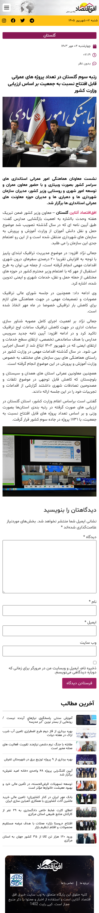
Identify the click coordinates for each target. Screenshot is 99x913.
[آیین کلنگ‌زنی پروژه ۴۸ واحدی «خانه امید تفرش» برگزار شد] (86, 773)
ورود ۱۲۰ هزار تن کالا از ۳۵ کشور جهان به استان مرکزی (37, 838)
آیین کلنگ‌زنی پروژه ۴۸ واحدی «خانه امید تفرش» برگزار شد (37, 773)
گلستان (49, 35)
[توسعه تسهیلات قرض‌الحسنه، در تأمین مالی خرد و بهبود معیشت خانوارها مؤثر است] (86, 786)
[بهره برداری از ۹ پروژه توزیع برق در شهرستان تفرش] (86, 760)
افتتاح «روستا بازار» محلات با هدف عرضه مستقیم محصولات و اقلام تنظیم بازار (37, 825)
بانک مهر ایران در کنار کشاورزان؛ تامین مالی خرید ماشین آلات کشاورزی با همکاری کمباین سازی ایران (37, 799)
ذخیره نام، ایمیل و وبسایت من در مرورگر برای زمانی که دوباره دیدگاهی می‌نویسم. (52, 670)
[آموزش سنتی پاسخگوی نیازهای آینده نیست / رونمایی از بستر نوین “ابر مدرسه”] (86, 721)
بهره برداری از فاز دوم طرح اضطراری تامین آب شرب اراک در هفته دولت (37, 733)
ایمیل (90, 622)
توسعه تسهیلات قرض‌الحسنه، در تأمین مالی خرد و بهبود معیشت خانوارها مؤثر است (37, 786)
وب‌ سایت (88, 643)
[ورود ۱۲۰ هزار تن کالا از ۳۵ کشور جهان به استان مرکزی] (86, 839)
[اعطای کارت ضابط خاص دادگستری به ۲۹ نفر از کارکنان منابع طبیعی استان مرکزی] (86, 813)
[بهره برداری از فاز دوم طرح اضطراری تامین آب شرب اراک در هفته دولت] (86, 734)
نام (92, 602)
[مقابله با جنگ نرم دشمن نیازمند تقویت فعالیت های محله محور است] (86, 747)
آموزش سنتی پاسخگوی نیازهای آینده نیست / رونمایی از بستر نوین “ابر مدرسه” (37, 720)
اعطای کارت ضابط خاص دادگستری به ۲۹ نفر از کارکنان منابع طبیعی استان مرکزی (37, 812)
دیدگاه (89, 537)
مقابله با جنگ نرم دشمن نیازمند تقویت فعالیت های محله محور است (37, 746)
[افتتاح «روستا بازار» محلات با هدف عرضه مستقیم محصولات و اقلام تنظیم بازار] (86, 826)
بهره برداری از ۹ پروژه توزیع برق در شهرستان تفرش (38, 759)
